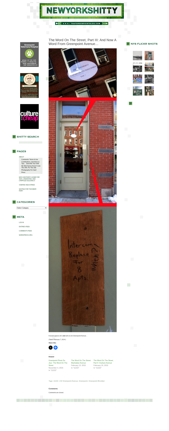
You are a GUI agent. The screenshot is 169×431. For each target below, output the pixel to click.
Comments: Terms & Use (29, 159)
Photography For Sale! (28, 170)
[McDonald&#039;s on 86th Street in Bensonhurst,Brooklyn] (148, 71)
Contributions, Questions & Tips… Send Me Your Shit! (30, 162)
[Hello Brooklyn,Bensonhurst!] (136, 83)
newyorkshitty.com (84, 15)
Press (23, 172)
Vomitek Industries (27, 185)
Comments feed (25, 231)
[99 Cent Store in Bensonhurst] (136, 71)
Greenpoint (83, 381)
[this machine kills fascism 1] (136, 95)
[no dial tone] (148, 60)
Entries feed (24, 227)
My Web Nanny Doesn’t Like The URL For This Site (30, 167)
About (21, 157)
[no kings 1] (148, 95)
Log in (21, 222)
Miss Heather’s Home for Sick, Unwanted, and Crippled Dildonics (29, 179)
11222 (55, 381)
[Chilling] (148, 83)
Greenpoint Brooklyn (97, 381)
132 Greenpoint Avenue (68, 381)
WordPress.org (25, 235)
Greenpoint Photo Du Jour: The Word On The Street (58, 362)
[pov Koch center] (136, 60)
